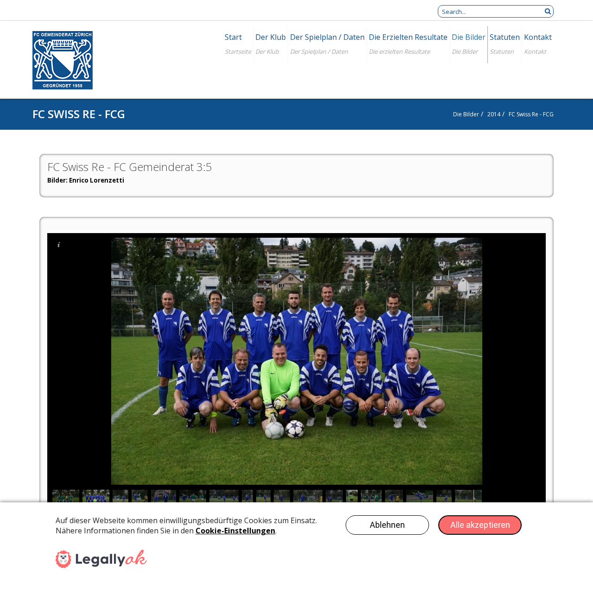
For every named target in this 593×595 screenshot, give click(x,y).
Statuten (505, 37)
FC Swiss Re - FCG (531, 114)
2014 (493, 114)
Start (233, 37)
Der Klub (270, 37)
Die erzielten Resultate (408, 37)
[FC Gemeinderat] (62, 61)
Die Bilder (469, 37)
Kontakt (538, 37)
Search (547, 11)
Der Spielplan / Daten (327, 37)
